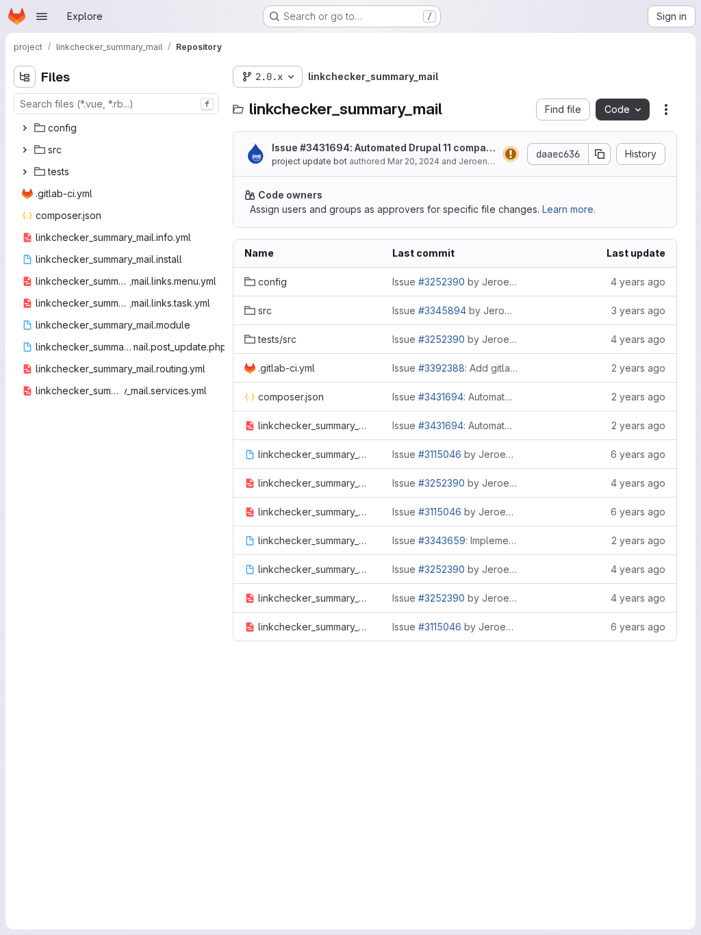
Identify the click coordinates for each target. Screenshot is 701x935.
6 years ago (638, 454)
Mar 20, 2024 (413, 161)
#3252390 (441, 281)
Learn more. (569, 209)
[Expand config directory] (24, 128)
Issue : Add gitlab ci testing (455, 368)
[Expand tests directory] (24, 172)
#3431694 (325, 147)
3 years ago (638, 310)
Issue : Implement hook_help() (455, 540)
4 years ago (638, 281)
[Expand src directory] (24, 150)
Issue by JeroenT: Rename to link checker (455, 281)
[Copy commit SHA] (600, 154)
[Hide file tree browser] (25, 77)
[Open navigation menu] (42, 16)
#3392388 (441, 368)
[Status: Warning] (510, 154)
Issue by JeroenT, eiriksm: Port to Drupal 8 (455, 454)
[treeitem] (117, 128)
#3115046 (439, 454)
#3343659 (442, 540)
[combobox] (116, 103)
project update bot (309, 161)
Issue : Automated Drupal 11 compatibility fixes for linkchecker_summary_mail (382, 148)
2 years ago (638, 368)
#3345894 (442, 310)
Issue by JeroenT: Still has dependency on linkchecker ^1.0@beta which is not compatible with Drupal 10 (455, 310)
